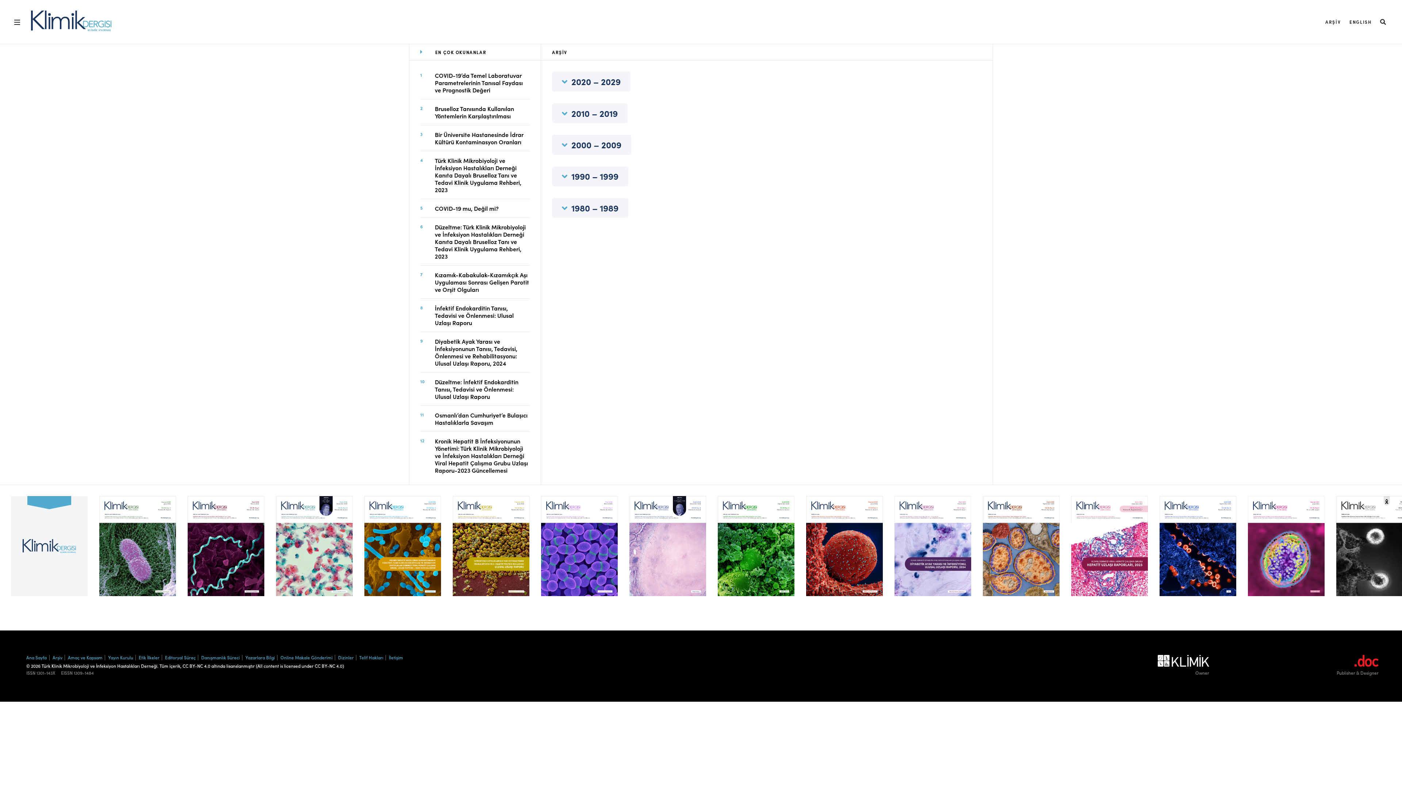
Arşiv (1333, 22)
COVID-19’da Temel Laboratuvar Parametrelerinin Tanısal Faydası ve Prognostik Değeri (479, 82)
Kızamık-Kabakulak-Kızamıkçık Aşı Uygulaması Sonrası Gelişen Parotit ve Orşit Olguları (482, 282)
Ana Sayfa (36, 657)
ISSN (30, 672)
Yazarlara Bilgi (260, 657)
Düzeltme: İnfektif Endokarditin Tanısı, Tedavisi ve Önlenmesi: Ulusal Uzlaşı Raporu (476, 389)
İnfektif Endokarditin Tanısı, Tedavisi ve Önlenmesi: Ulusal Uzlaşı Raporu (474, 315)
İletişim (396, 657)
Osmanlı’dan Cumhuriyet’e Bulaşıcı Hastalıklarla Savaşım (481, 418)
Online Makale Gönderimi (306, 657)
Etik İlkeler (149, 657)
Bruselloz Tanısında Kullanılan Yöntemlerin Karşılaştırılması (474, 112)
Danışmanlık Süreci (220, 657)
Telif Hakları (371, 657)
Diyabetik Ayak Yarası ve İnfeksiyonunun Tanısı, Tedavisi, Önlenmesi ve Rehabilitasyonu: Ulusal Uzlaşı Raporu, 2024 (476, 352)
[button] (1383, 21)
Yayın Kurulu (120, 657)
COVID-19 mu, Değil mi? (467, 208)
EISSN (67, 672)
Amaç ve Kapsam (85, 657)
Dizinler (346, 657)
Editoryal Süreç (180, 657)
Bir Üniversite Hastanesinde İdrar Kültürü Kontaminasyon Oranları (479, 138)
